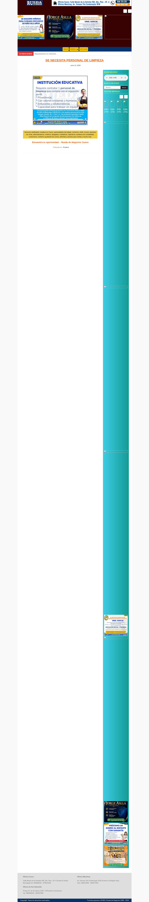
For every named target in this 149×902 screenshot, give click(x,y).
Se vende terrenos (41, 54)
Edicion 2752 (125, 110)
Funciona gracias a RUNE (96, 900)
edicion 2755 (106, 110)
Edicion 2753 (119, 110)
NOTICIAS (83, 49)
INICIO (65, 49)
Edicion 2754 (112, 110)
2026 (127, 900)
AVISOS (73, 49)
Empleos (66, 147)
